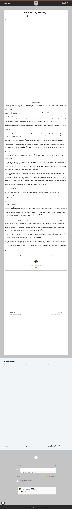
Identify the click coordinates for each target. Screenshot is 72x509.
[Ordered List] (26, 472)
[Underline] (23, 472)
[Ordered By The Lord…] (14, 403)
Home (5, 3)
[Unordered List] (28, 472)
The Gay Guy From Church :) (32, 445)
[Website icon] (36, 267)
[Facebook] (63, 3)
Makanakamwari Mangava (30, 489)
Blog (9, 3)
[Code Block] (31, 472)
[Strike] (25, 472)
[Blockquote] (29, 472)
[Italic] (22, 472)
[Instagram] (65, 3)
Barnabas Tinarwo (38, 507)
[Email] (51, 255)
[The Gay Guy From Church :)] (36, 403)
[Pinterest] (67, 3)
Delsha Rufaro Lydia (26, 488)
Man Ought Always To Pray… (54, 445)
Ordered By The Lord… (8, 445)
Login (54, 465)
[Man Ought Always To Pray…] (58, 403)
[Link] (32, 472)
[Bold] (21, 472)
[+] (35, 472)
